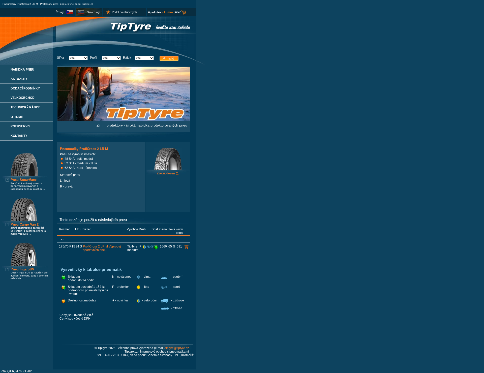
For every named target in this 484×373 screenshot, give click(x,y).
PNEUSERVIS (20, 126)
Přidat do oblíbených (124, 12)
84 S (79, 246)
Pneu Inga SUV (22, 269)
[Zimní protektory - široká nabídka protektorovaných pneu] (123, 120)
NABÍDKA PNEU (22, 69)
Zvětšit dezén (166, 173)
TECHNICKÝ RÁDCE (25, 107)
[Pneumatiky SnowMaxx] (24, 175)
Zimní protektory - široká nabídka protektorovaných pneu (142, 125)
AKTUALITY (19, 79)
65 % (171, 246)
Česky (60, 12)
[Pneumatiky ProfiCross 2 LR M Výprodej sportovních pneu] (156, 247)
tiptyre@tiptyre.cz (177, 348)
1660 (163, 246)
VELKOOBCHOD (23, 98)
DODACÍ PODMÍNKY (25, 88)
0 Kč (178, 12)
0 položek (154, 12)
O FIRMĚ (17, 117)
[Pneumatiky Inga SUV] (24, 264)
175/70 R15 (67, 246)
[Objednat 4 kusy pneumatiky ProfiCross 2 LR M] (187, 247)
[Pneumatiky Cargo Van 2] (24, 220)
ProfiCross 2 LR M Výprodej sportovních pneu (102, 248)
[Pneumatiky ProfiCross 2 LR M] (168, 168)
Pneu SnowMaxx (24, 180)
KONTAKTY (19, 136)
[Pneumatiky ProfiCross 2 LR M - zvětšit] (177, 173)
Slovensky (93, 12)
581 (179, 246)
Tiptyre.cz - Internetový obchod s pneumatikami (157, 351)
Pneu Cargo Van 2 (25, 224)
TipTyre (132, 246)
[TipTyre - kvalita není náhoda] (98, 33)
